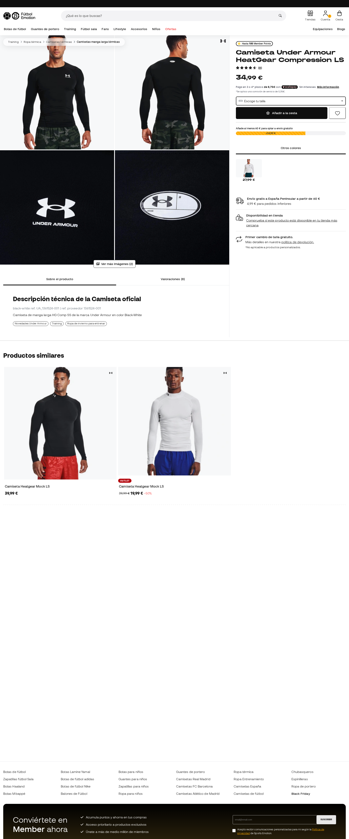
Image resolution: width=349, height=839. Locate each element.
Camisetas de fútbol (248, 793)
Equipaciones (323, 29)
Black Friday (300, 793)
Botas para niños (131, 772)
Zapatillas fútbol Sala (18, 779)
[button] (291, 220)
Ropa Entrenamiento (249, 779)
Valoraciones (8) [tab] (173, 279)
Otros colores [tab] (291, 148)
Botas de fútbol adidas (77, 779)
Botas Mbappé (14, 793)
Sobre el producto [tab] (59, 279)
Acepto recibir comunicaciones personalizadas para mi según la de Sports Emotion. (280, 831)
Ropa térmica (32, 41)
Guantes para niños (133, 779)
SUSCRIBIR (326, 819)
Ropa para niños (131, 793)
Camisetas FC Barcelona (194, 786)
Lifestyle (120, 29)
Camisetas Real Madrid (193, 779)
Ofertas (171, 29)
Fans (105, 29)
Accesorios (139, 29)
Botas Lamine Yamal (75, 772)
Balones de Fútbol (74, 793)
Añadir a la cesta (284, 113)
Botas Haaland (14, 786)
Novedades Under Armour (31, 323)
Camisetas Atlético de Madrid (198, 793)
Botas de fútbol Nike (75, 786)
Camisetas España (247, 786)
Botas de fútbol (15, 29)
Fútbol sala (89, 29)
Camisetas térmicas (59, 41)
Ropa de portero (303, 786)
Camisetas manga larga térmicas (98, 41)
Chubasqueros (302, 772)
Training (70, 29)
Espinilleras (299, 779)
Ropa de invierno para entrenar (86, 323)
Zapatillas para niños (134, 786)
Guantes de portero (45, 29)
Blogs (341, 29)
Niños (156, 29)
